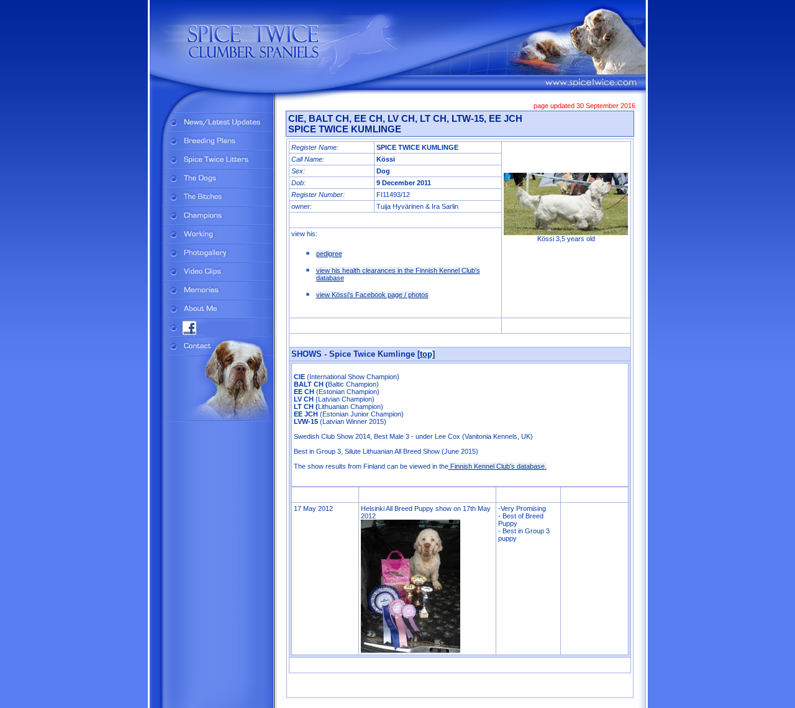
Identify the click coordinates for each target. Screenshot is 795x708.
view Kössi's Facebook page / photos (372, 294)
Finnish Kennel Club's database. (497, 466)
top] (427, 354)
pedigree (329, 253)
